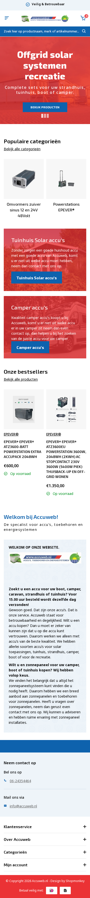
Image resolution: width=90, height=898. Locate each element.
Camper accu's (30, 347)
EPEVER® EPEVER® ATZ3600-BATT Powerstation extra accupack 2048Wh (22, 449)
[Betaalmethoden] (51, 890)
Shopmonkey (75, 881)
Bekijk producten (45, 107)
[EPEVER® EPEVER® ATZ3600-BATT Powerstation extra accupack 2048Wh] (24, 409)
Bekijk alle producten (21, 379)
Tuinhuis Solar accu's (36, 277)
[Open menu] (7, 18)
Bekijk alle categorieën (22, 149)
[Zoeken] (84, 32)
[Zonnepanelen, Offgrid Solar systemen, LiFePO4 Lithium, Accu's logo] (45, 18)
